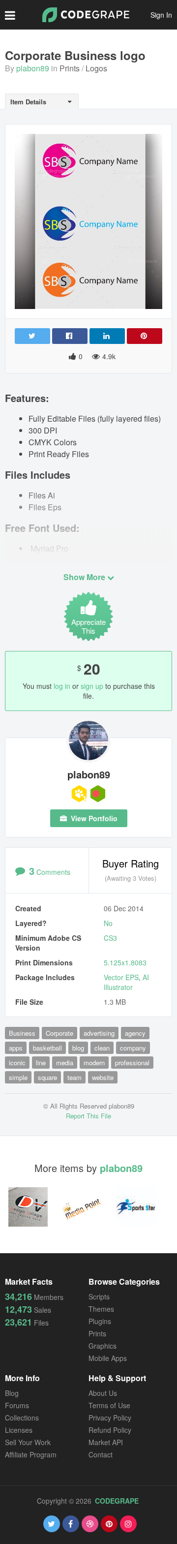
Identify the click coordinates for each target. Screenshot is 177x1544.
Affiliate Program (31, 1454)
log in (62, 686)
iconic (17, 1062)
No (108, 923)
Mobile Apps (107, 1358)
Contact (100, 1454)
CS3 (110, 938)
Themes (101, 1309)
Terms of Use (109, 1405)
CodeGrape (117, 1501)
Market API (105, 1442)
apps (16, 1047)
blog (78, 1047)
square (47, 1077)
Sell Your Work (28, 1442)
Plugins (99, 1321)
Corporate (59, 1033)
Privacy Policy (109, 1417)
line (41, 1062)
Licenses (18, 1430)
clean (102, 1047)
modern (94, 1062)
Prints (69, 68)
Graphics (102, 1346)
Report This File (88, 1115)
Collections (22, 1417)
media (64, 1062)
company (133, 1047)
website (103, 1077)
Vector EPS (121, 977)
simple (18, 1077)
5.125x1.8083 (125, 962)
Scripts (99, 1296)
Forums (17, 1405)
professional (132, 1062)
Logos (96, 68)
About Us (102, 1393)
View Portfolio (93, 818)
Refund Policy (109, 1430)
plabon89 (32, 68)
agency (135, 1033)
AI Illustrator (126, 982)
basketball (47, 1047)
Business (22, 1033)
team (74, 1077)
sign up (92, 686)
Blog (12, 1393)
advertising (99, 1033)
